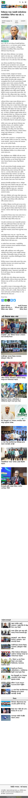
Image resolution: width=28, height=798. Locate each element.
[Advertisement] (14, 554)
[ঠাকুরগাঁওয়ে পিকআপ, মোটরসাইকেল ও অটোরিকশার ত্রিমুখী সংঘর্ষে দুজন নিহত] (14, 397)
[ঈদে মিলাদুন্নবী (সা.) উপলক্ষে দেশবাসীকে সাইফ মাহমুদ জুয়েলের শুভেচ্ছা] (14, 419)
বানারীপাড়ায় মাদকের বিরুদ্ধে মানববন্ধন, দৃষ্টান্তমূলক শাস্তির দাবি (19, 647)
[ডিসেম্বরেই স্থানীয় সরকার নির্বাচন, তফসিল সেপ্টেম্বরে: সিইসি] (14, 484)
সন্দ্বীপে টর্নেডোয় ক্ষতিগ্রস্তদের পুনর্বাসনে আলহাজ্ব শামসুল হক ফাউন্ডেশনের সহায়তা (19, 654)
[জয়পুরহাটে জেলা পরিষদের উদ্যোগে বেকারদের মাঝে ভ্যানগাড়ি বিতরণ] (14, 333)
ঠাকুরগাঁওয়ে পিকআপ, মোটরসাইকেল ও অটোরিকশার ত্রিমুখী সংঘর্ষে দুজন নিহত (19, 670)
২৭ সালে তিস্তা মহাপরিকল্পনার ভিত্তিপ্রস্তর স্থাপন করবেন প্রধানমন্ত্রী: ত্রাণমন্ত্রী (19, 691)
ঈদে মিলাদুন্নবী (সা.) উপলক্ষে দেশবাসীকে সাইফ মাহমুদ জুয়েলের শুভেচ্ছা (19, 677)
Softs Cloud (18, 797)
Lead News (16, 21)
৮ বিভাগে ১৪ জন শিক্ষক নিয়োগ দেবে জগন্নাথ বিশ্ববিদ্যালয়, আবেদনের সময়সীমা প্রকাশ (12, 662)
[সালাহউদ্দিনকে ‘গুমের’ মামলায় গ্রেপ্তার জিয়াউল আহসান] (14, 460)
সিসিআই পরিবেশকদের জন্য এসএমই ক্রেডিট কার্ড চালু (18, 703)
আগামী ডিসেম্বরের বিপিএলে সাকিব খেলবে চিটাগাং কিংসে (21, 307)
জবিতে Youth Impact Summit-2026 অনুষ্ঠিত (17, 684)
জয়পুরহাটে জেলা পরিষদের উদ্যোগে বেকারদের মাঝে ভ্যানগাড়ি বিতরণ (18, 639)
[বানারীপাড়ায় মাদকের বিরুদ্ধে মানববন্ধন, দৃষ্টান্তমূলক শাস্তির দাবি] (14, 354)
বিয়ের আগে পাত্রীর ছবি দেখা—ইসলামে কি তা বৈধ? (19, 710)
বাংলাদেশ (23, 21)
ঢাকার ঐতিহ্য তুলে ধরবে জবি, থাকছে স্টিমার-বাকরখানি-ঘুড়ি (19, 632)
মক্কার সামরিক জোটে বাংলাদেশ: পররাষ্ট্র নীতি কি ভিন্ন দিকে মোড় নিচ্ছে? (19, 625)
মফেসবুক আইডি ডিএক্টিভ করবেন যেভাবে (18, 717)
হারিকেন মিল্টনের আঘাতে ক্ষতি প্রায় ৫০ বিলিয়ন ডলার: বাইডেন (7, 307)
